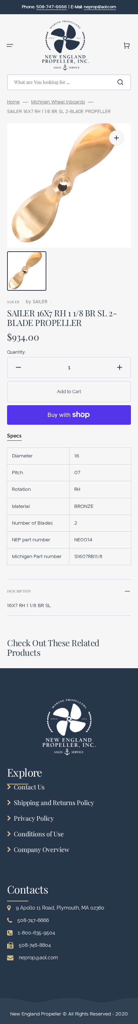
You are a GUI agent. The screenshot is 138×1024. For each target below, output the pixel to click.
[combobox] (69, 82)
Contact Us (29, 787)
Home (13, 102)
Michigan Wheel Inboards (58, 102)
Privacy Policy (34, 818)
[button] (10, 45)
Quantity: (16, 352)
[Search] (122, 82)
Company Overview (41, 849)
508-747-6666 (33, 920)
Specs (14, 436)
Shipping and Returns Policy (54, 802)
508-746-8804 (35, 945)
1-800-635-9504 (36, 932)
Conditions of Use (39, 834)
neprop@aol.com (38, 957)
